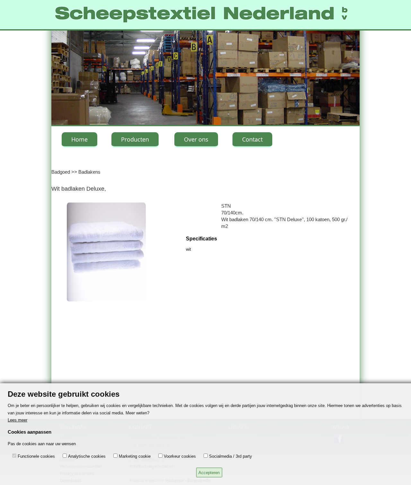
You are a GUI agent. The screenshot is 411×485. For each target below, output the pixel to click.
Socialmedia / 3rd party (230, 456)
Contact (252, 139)
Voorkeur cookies (180, 456)
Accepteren (209, 472)
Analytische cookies (87, 456)
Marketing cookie (135, 456)
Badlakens (89, 172)
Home (79, 139)
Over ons (196, 139)
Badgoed (60, 172)
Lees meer (17, 420)
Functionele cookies (36, 456)
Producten (135, 139)
